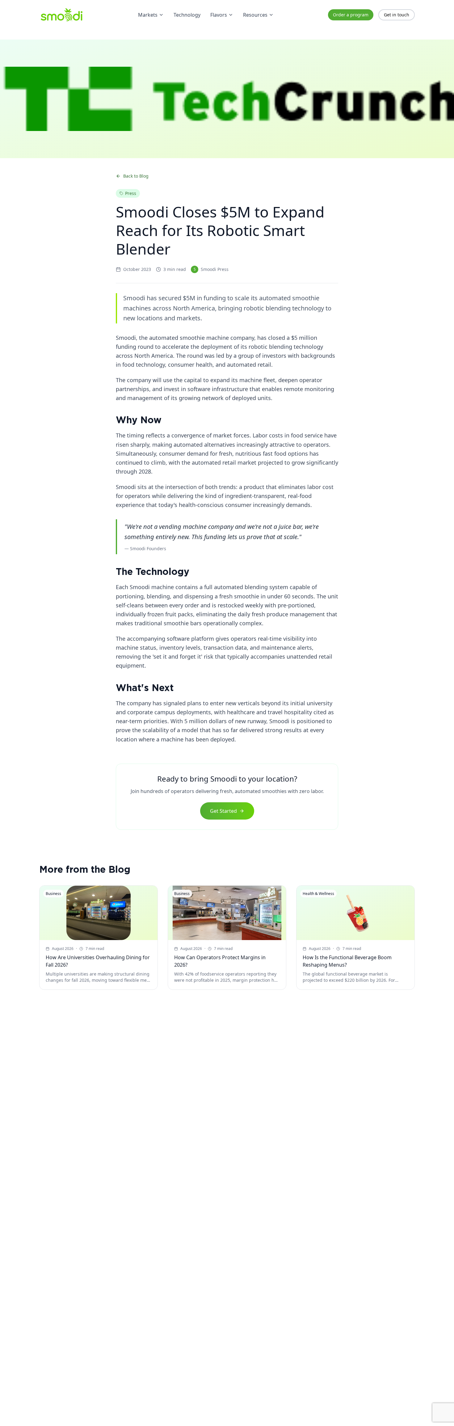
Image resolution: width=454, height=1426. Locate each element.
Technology (187, 14)
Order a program (350, 15)
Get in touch (396, 15)
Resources (255, 14)
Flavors (218, 14)
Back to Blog (136, 176)
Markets (148, 14)
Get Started (223, 811)
